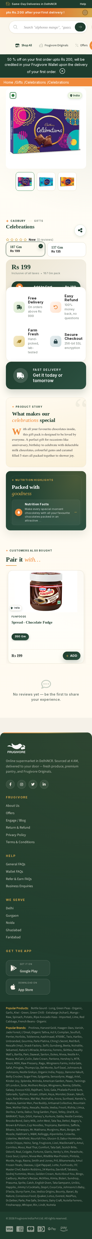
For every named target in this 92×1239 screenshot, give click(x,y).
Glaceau (28, 1165)
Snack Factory (32, 1046)
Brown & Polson (16, 1125)
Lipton (24, 1156)
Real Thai (31, 1147)
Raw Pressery (29, 1063)
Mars (63, 1130)
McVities (44, 1178)
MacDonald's (67, 1143)
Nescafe (34, 1107)
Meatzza (11, 1103)
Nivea (62, 1054)
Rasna (26, 1161)
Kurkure (50, 1116)
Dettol (66, 1121)
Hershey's (66, 1059)
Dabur (28, 1112)
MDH (17, 1063)
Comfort (44, 1147)
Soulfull (75, 1032)
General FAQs (15, 864)
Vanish (79, 1028)
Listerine (11, 1138)
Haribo (77, 1037)
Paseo (69, 1081)
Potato (28, 1017)
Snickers (43, 1200)
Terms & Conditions (20, 842)
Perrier (10, 1037)
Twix (69, 1037)
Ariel (77, 1077)
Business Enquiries (19, 886)
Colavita (69, 1134)
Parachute (76, 1152)
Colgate (27, 1152)
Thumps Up (32, 1068)
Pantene (54, 1059)
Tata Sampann (61, 1183)
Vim (66, 1152)
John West (43, 1121)
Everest (60, 1196)
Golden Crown (45, 1174)
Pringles (18, 1068)
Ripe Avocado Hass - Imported (52, 1017)
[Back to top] (80, 1232)
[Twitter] (32, 784)
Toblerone (32, 1037)
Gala (53, 1090)
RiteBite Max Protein (55, 1156)
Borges (71, 1130)
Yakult (79, 1094)
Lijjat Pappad (43, 1165)
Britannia (46, 1050)
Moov (31, 1174)
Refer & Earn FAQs (19, 879)
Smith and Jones (42, 1161)
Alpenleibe (56, 1134)
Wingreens (54, 1085)
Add (73, 655)
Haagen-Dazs (65, 1028)
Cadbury (11, 1178)
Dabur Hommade (70, 1138)
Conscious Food (26, 1196)
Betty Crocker (14, 1077)
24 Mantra (48, 1169)
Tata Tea (56, 1121)
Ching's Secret (59, 1041)
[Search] (80, 27)
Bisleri (62, 1178)
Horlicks (20, 1037)
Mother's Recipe (28, 1178)
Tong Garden (41, 1112)
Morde (10, 1161)
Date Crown (40, 1059)
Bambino (63, 1125)
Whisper (27, 1205)
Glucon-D (53, 1138)
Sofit (46, 1046)
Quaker (41, 1196)
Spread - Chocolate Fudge (32, 622)
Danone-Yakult (74, 1072)
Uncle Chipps (14, 1143)
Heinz (27, 1143)
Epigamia (43, 1077)
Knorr (9, 1063)
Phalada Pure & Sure (69, 1090)
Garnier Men (24, 1103)
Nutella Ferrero (72, 1200)
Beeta (66, 1046)
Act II (53, 1032)
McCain (19, 1059)
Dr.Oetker (11, 1200)
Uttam (43, 1094)
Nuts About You (65, 1174)
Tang (35, 1143)
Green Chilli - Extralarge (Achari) (49, 1013)
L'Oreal (26, 1032)
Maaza (10, 1059)
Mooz (21, 1147)
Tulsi (46, 1090)
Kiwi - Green (21, 1013)
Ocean (71, 1094)
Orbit (29, 1116)
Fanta (19, 1112)
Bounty (60, 1192)
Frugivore (45, 1143)
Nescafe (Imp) (14, 1046)
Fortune (38, 1152)
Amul (80, 1143)
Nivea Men (35, 1156)
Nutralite (76, 1046)
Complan (63, 1032)
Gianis (48, 1152)
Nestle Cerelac (73, 1116)
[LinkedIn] (44, 784)
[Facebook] (10, 784)
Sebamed (12, 1050)
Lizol (55, 1143)
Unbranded (13, 1041)
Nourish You (38, 1138)
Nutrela (51, 1205)
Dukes (54, 1054)
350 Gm (20, 636)
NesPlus (71, 1196)
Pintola (74, 1156)
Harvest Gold (48, 1028)
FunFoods (66, 1165)
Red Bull (74, 1041)
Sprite (22, 1183)
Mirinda (37, 1081)
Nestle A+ (73, 1054)
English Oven (43, 1183)
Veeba (53, 1107)
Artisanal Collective (60, 1103)
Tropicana (50, 1125)
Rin (35, 1205)
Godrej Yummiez (16, 1174)
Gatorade (11, 1094)
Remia (66, 1085)
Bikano (10, 1130)
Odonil (10, 1152)
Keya (51, 1094)
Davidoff (61, 1169)
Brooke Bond (14, 1121)
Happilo (11, 1187)
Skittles (67, 1050)
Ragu (42, 1063)
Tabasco (72, 1169)
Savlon (44, 1054)
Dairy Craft (55, 1200)
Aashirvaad (47, 1037)
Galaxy (10, 1090)
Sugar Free (30, 1077)
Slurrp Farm (22, 1192)
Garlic (9, 1013)
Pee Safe (31, 1200)
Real (18, 1152)
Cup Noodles (35, 1125)
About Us (12, 805)
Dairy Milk (30, 1121)
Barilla (18, 1054)
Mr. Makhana (38, 1130)
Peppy (60, 1072)
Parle (21, 1200)
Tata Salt (55, 1147)
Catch (30, 1183)
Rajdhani (36, 1090)
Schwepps (22, 1130)
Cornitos (11, 1147)
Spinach (18, 1017)
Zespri (44, 1187)
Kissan (34, 1094)
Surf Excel (60, 1068)
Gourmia (27, 1041)
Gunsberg (56, 1046)
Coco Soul (12, 1156)
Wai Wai (35, 1099)
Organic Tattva (40, 1032)
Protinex (33, 1028)
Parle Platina (41, 1041)
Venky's (58, 1152)
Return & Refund (18, 827)
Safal (9, 1068)
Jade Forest (13, 1032)
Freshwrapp (13, 1205)
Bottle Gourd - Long (43, 1008)
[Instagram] (21, 784)
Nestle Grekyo (28, 1072)
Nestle (45, 1107)
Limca (80, 1107)
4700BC (60, 1037)
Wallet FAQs (14, 871)
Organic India (46, 1072)
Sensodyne (58, 1077)
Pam (26, 1054)
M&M (33, 1134)
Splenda (26, 1081)
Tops (21, 1116)
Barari (70, 1192)
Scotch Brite (69, 1147)
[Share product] (80, 230)
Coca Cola (56, 1187)
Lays (9, 1099)
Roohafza (47, 1099)
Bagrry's (76, 1121)
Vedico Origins (45, 1192)
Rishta (71, 1107)
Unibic (75, 1183)
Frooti (62, 1107)
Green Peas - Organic (69, 1008)
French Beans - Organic (32, 1021)
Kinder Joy (12, 1081)
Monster (60, 1094)
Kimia (53, 1178)
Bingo (79, 1174)
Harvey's (38, 1116)
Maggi (69, 1077)
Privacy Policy (16, 835)
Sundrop (73, 1178)
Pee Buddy (40, 1103)
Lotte (55, 1165)
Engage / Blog (16, 820)
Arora (57, 1099)
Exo (33, 1192)
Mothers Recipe (37, 1085)
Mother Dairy (20, 1107)
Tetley (62, 1112)
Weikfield (23, 1138)
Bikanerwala (67, 1161)
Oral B (70, 1112)
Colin (28, 1059)
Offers (10, 813)
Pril (56, 1161)
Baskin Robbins (31, 1169)
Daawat (34, 1054)
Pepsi (53, 1112)
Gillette (76, 1085)
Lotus (50, 1196)
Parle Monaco (21, 1099)
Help (83, 4)
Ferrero (57, 1050)
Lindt (42, 1205)
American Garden (53, 1081)
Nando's (80, 1099)
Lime (75, 1017)
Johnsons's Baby (73, 1187)
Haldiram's (22, 1134)
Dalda (60, 1116)
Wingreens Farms (56, 1063)
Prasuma (11, 1183)
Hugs (18, 1161)
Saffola (75, 1125)
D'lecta (10, 1192)
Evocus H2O (22, 1090)
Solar (24, 1085)
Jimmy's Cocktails (28, 1187)
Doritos (10, 1112)
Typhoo (23, 1094)
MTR (76, 1059)
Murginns (53, 1130)
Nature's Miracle (29, 1050)
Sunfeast (68, 1099)
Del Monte (46, 1068)
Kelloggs (43, 1134)
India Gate (75, 1063)
